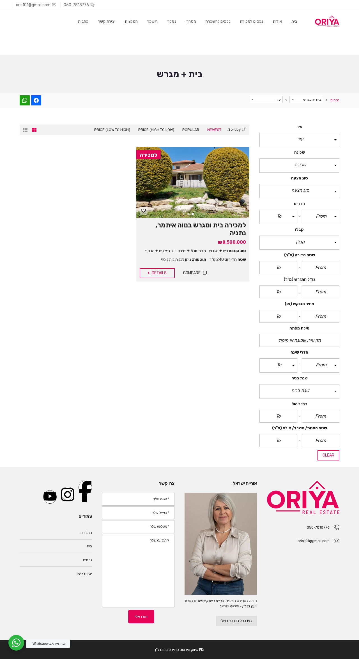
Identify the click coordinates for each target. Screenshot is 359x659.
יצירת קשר (107, 21)
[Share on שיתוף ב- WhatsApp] (25, 100)
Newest (214, 130)
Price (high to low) (156, 130)
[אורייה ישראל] (221, 544)
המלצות (131, 21)
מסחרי (191, 21)
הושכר (152, 21)
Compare (192, 273)
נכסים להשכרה (218, 21)
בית (294, 21)
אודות (277, 21)
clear (329, 455)
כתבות (83, 21)
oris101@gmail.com (33, 5)
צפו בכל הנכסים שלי (236, 620)
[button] (299, 140)
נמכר (171, 21)
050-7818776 (76, 5)
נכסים (87, 560)
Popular (190, 130)
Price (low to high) (112, 130)
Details (159, 273)
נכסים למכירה (251, 21)
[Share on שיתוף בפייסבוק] (36, 100)
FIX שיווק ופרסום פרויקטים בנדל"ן (179, 650)
